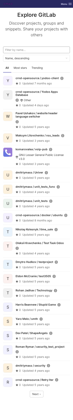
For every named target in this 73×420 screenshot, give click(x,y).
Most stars (20, 67)
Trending (37, 67)
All (7, 67)
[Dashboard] (8, 4)
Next (35, 394)
